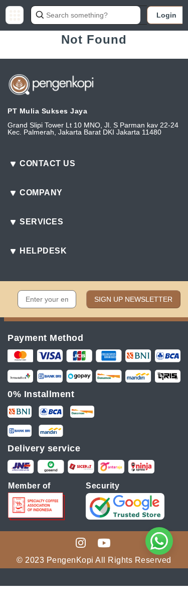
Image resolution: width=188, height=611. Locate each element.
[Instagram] (81, 542)
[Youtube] (104, 542)
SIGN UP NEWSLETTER (133, 299)
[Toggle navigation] (15, 15)
